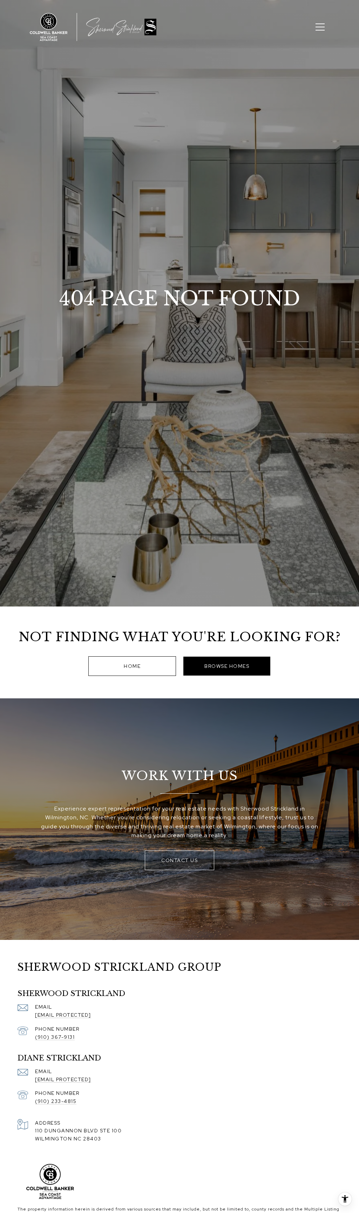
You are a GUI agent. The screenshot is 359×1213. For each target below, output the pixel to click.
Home (132, 666)
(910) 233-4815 (55, 1101)
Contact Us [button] (179, 860)
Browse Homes (226, 666)
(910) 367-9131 (55, 1037)
